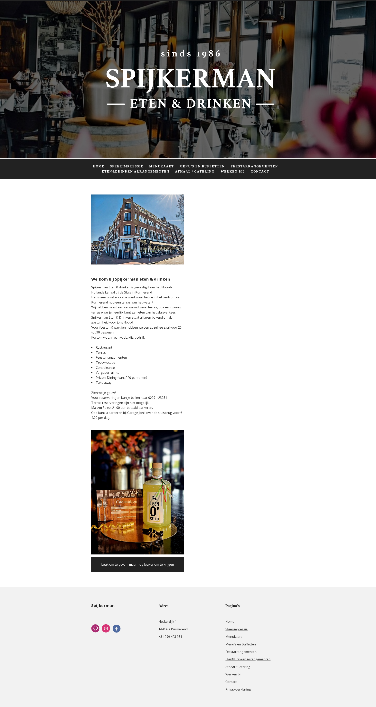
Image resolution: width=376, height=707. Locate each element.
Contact (260, 171)
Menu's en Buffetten (202, 166)
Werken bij (233, 171)
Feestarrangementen (254, 166)
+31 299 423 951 (170, 636)
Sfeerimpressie (126, 166)
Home (98, 166)
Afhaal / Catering (195, 171)
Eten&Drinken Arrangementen (135, 171)
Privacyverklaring (238, 689)
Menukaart (161, 166)
